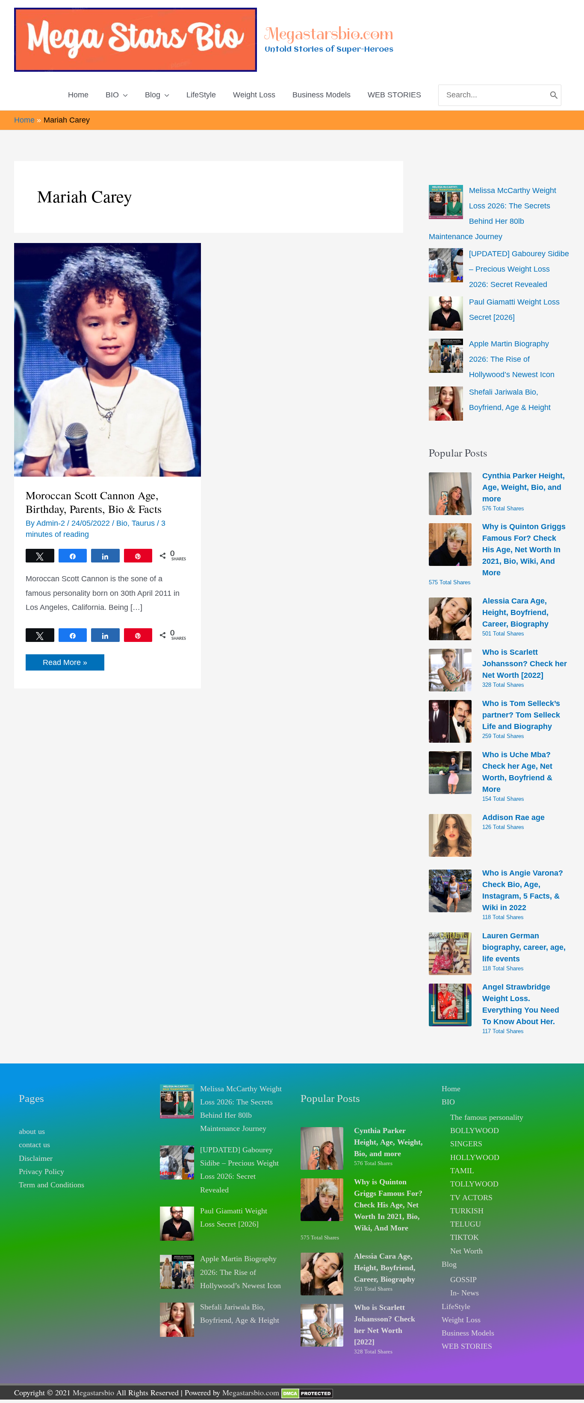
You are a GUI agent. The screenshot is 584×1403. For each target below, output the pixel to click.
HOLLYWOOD (474, 1157)
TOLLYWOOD (474, 1184)
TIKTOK (464, 1237)
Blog (449, 1264)
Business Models (468, 1333)
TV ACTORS (471, 1197)
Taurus (143, 523)
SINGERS (466, 1143)
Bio (121, 523)
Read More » (64, 664)
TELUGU (465, 1224)
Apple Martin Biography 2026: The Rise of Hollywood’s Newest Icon (512, 359)
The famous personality (486, 1117)
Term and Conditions (51, 1184)
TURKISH (467, 1211)
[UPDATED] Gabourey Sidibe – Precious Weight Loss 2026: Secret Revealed (519, 269)
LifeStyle (456, 1306)
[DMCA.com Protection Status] (307, 1392)
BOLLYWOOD (474, 1130)
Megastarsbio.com (329, 33)
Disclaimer (36, 1158)
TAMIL (462, 1170)
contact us (34, 1144)
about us (32, 1131)
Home (451, 1088)
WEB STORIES (467, 1346)
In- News (464, 1293)
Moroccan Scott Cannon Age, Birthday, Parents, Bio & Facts (94, 502)
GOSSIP (463, 1279)
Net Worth (466, 1251)
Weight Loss (461, 1319)
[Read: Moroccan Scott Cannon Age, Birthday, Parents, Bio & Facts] (107, 359)
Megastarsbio (93, 1392)
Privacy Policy (41, 1171)
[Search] (553, 95)
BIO (448, 1102)
